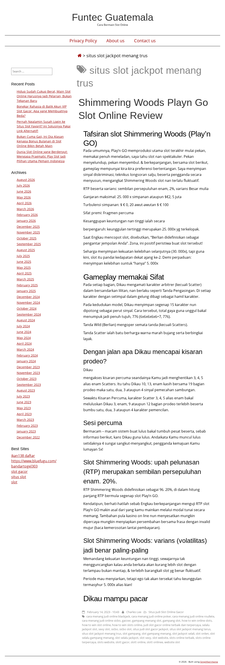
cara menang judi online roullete (193, 616)
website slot (172, 642)
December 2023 (28, 367)
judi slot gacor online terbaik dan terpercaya (172, 625)
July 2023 (23, 396)
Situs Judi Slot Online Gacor (166, 612)
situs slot (18, 476)
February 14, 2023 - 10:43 (103, 612)
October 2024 (26, 308)
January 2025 (26, 291)
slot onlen (202, 634)
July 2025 (23, 256)
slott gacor (122, 642)
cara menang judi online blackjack (108, 616)
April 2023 (24, 414)
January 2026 (26, 221)
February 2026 (27, 215)
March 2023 (25, 420)
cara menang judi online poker (151, 616)
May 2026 (24, 197)
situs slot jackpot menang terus (190, 629)
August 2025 (26, 250)
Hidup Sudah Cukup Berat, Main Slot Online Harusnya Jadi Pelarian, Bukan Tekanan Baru (44, 96)
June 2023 (24, 402)
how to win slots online (127, 625)
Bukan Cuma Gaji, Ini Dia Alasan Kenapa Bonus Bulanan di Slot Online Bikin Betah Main (40, 141)
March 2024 (25, 349)
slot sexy (145, 638)
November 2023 (28, 373)
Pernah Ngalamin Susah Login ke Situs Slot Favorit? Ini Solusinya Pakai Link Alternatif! (44, 126)
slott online (138, 642)
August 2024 (26, 320)
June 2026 (24, 191)
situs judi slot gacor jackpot (150, 629)
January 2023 (26, 431)
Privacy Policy (83, 40)
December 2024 (28, 297)
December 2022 (28, 437)
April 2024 (24, 343)
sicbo (114, 629)
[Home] (79, 56)
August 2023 (26, 390)
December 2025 (28, 227)
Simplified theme (209, 661)
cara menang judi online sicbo (101, 621)
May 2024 (24, 338)
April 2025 (24, 273)
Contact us (145, 40)
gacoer (126, 621)
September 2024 (29, 314)
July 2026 (23, 185)
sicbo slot (125, 629)
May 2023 (24, 408)
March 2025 (25, 279)
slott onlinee (155, 642)
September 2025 (29, 244)
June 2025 (24, 262)
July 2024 (23, 326)
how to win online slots (197, 621)
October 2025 (26, 238)
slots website (105, 642)
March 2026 (25, 209)
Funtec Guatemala (112, 17)
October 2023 (26, 379)
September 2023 (29, 385)
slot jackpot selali (183, 634)
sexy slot (104, 629)
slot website (160, 638)
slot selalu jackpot (126, 638)
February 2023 (27, 426)
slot (14, 482)
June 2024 (24, 332)
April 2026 (24, 203)
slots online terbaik (181, 638)
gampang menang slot (146, 621)
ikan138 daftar (23, 455)
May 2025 (24, 267)
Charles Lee (133, 612)
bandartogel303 (24, 466)
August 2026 (26, 180)
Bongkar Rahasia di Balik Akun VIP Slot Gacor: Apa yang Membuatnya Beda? (42, 111)
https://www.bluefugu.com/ (33, 461)
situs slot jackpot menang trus (101, 634)
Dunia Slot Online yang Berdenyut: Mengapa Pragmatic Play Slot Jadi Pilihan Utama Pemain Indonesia (42, 156)
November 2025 (28, 232)
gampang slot (171, 621)
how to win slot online (96, 625)
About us (115, 40)
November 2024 (28, 302)
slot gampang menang (156, 634)
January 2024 (26, 361)
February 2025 (27, 285)
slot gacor (19, 471)
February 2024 (27, 355)
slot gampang (131, 634)
